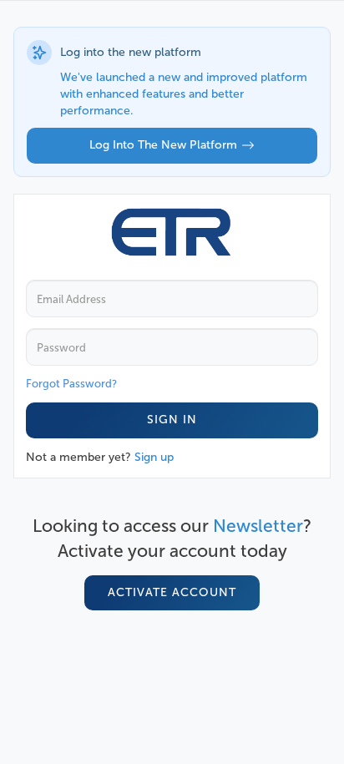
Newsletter (258, 525)
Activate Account (172, 592)
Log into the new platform (163, 145)
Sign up (154, 457)
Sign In (172, 419)
